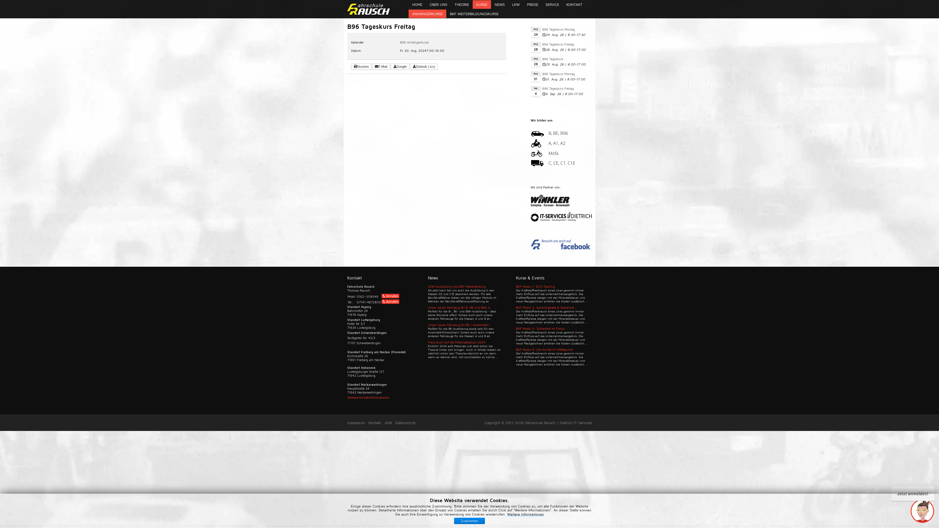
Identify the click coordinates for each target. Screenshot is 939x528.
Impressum (356, 423)
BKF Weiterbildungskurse (474, 14)
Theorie (462, 4)
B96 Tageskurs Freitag (558, 44)
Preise (532, 4)
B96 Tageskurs (552, 59)
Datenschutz (405, 423)
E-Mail (382, 66)
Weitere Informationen (525, 514)
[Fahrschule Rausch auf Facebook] (561, 248)
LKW (516, 4)
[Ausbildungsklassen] (561, 166)
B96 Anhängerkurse (414, 42)
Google (402, 66)
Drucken (363, 66)
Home (417, 4)
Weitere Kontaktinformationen (368, 397)
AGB (388, 423)
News (500, 4)
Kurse (481, 4)
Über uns (438, 4)
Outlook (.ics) (425, 66)
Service (552, 4)
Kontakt (574, 4)
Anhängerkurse (427, 14)
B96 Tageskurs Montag (558, 29)
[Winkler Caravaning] (561, 201)
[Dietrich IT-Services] (561, 217)
